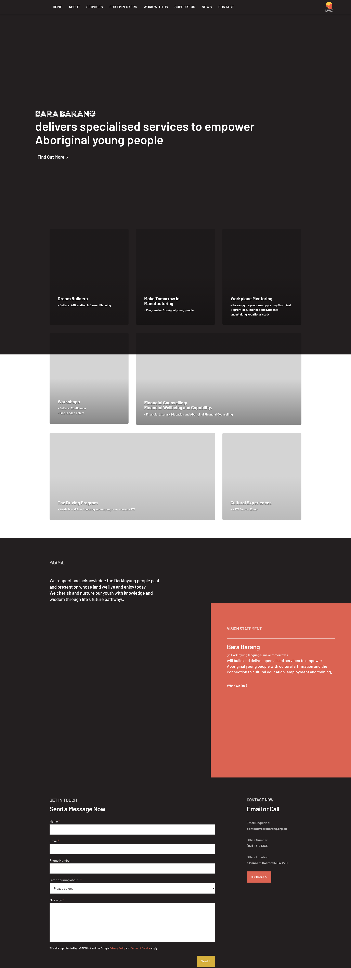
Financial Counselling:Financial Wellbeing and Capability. (178, 405)
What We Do (236, 686)
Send (204, 961)
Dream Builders (73, 298)
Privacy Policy (117, 948)
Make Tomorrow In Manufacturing (162, 301)
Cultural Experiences (251, 502)
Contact (226, 6)
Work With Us (156, 6)
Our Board (257, 877)
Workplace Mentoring (251, 298)
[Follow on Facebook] (278, 6)
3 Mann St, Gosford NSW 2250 (268, 863)
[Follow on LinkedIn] (288, 6)
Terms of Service (141, 948)
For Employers (123, 6)
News (207, 6)
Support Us (184, 6)
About (74, 6)
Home (57, 6)
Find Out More (51, 156)
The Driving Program (78, 502)
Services (94, 6)
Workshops (69, 401)
